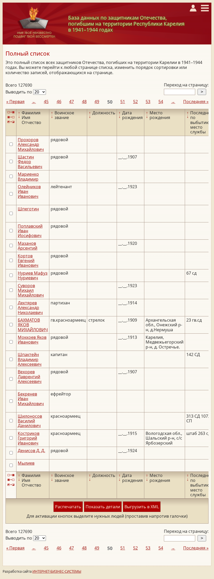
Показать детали (103, 507)
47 (71, 101)
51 (122, 101)
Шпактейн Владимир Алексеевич (29, 359)
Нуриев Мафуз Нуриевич (32, 275)
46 (59, 101)
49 (96, 101)
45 (46, 101)
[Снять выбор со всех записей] (11, 117)
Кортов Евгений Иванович (28, 260)
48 (84, 101)
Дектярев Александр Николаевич (30, 307)
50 (109, 102)
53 (148, 101)
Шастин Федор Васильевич (30, 161)
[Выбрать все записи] (11, 112)
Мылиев (26, 463)
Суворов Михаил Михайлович (31, 290)
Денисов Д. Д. (31, 450)
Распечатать (68, 507)
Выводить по (19, 92)
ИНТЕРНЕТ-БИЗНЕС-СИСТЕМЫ (56, 571)
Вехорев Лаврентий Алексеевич (29, 376)
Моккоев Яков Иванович (32, 339)
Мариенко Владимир (28, 176)
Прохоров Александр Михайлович (31, 144)
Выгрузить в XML (141, 507)
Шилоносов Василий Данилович (30, 421)
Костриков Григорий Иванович (28, 438)
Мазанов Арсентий (27, 245)
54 (160, 101)
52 (135, 101)
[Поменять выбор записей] (11, 122)
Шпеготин (28, 209)
